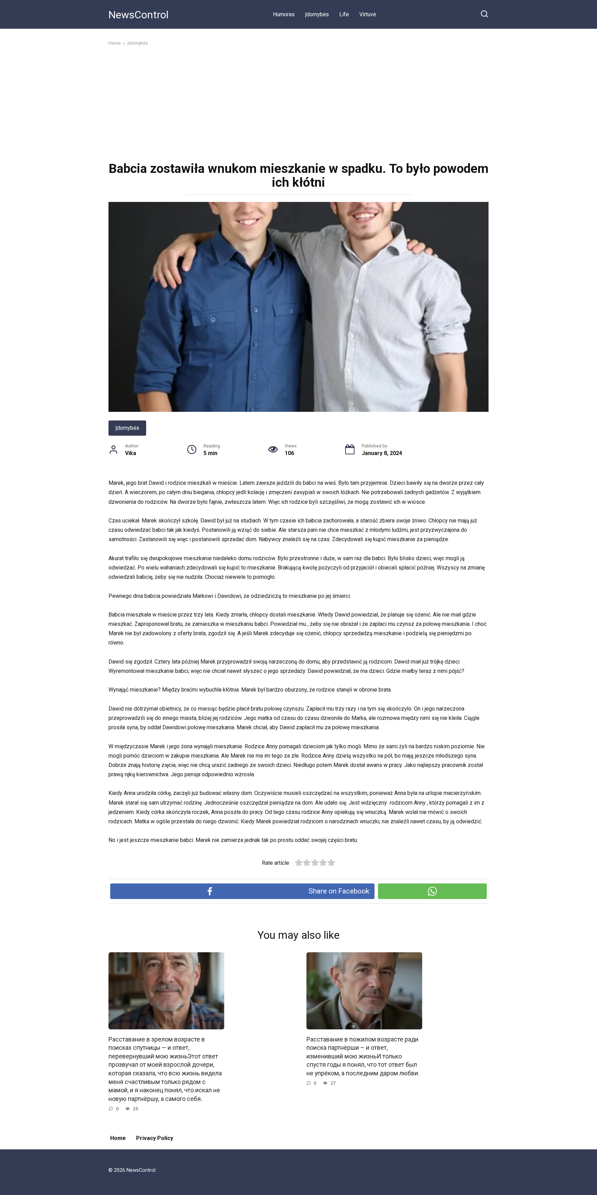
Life (344, 14)
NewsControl (138, 15)
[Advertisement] (298, 103)
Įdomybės (317, 14)
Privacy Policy (154, 1138)
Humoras (284, 14)
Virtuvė (367, 14)
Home (118, 1138)
